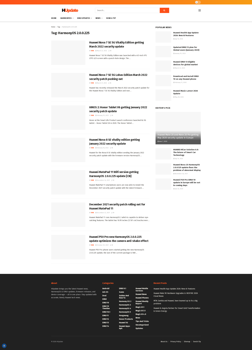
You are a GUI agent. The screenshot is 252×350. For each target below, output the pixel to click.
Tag (58, 27)
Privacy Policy (175, 342)
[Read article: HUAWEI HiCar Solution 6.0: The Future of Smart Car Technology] (163, 154)
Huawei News (141, 294)
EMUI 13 (105, 323)
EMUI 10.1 (106, 312)
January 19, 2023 (180, 53)
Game (121, 292)
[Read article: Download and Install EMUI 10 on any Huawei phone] (163, 80)
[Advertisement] (178, 214)
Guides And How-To (124, 296)
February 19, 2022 (102, 115)
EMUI (104, 299)
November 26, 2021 (181, 174)
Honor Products (126, 319)
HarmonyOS (66, 18)
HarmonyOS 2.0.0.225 (69, 27)
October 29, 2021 (102, 245)
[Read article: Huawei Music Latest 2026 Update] (163, 95)
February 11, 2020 (180, 82)
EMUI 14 (105, 326)
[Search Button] (164, 10)
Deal (104, 295)
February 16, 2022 (102, 148)
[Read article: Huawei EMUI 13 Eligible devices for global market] (163, 66)
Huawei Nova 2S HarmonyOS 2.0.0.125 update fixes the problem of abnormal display (187, 167)
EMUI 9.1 (122, 288)
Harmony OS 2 (125, 301)
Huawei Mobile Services (142, 289)
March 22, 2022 (101, 51)
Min (92, 51)
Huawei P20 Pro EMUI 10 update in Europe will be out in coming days (186, 182)
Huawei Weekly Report (142, 302)
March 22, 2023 (179, 68)
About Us (164, 342)
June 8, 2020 (178, 189)
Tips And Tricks (142, 321)
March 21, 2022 (101, 83)
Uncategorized (142, 325)
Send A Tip (111, 18)
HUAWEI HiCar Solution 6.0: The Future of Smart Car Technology (186, 152)
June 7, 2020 (163, 141)
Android (105, 288)
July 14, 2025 (178, 158)
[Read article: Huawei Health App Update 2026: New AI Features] (163, 37)
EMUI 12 (105, 319)
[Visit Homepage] (69, 10)
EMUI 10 (105, 303)
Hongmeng (123, 315)
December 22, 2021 (103, 213)
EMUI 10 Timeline (106, 307)
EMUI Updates (83, 18)
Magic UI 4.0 (141, 314)
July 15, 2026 (178, 39)
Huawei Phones (142, 298)
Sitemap (187, 342)
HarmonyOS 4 (125, 308)
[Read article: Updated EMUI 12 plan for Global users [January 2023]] (163, 51)
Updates (139, 328)
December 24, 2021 (103, 180)
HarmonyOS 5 (125, 312)
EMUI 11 (105, 315)
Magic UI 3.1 (140, 311)
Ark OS (105, 292)
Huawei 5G (123, 323)
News (98, 18)
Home (53, 18)
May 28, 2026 (178, 97)
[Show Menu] (199, 10)
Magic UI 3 (140, 307)
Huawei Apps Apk (124, 327)
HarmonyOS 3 (125, 305)
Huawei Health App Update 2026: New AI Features (174, 289)
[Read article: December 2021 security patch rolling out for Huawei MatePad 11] (68, 214)
